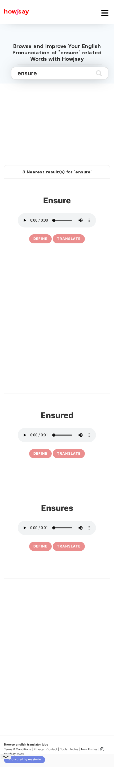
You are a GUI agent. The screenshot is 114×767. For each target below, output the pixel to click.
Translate (69, 238)
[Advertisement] (57, 118)
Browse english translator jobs (26, 744)
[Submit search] (99, 73)
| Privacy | (38, 749)
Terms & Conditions (17, 749)
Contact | (52, 749)
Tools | (64, 749)
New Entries (89, 749)
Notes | (75, 749)
